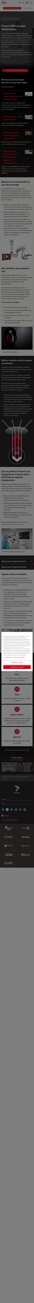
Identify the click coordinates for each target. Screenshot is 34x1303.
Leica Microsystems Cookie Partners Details (14, 657)
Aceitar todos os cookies (17, 667)
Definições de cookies (17, 662)
